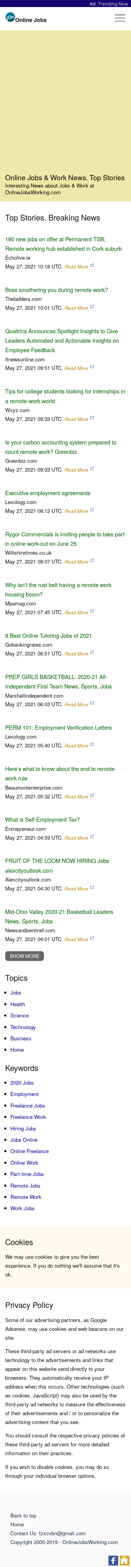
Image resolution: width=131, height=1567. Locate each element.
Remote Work (25, 1196)
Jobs (15, 992)
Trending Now (113, 4)
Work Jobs (22, 1208)
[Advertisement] (65, 104)
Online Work (24, 1162)
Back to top (23, 1515)
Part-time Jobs (27, 1174)
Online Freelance (29, 1151)
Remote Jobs (25, 1185)
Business (20, 1038)
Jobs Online (23, 1139)
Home (17, 1049)
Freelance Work (28, 1116)
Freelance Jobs (27, 1105)
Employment (24, 1094)
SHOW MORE (24, 955)
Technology (23, 1027)
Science (19, 1015)
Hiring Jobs (23, 1128)
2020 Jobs (22, 1082)
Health (17, 1004)
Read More (76, 266)
